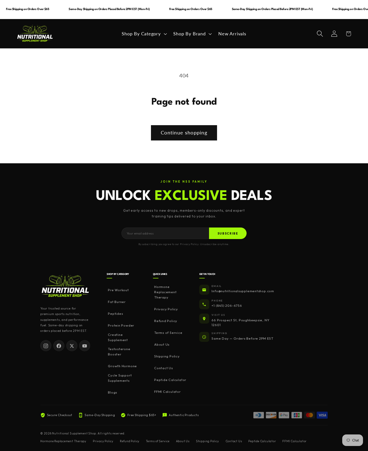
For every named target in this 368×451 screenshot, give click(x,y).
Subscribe (228, 233)
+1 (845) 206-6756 (227, 306)
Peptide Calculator (170, 380)
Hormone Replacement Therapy (165, 292)
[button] (143, 33)
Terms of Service (168, 333)
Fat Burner (117, 302)
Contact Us (163, 368)
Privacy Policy (166, 309)
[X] (71, 345)
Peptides (115, 314)
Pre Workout (118, 290)
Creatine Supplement (118, 337)
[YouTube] (84, 345)
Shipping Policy (167, 356)
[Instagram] (45, 345)
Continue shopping (184, 132)
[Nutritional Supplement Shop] (65, 286)
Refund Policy (165, 321)
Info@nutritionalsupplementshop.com (243, 291)
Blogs (112, 392)
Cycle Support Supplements (120, 378)
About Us (161, 345)
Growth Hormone (122, 366)
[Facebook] (58, 345)
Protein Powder (121, 326)
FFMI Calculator (167, 392)
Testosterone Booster (119, 351)
